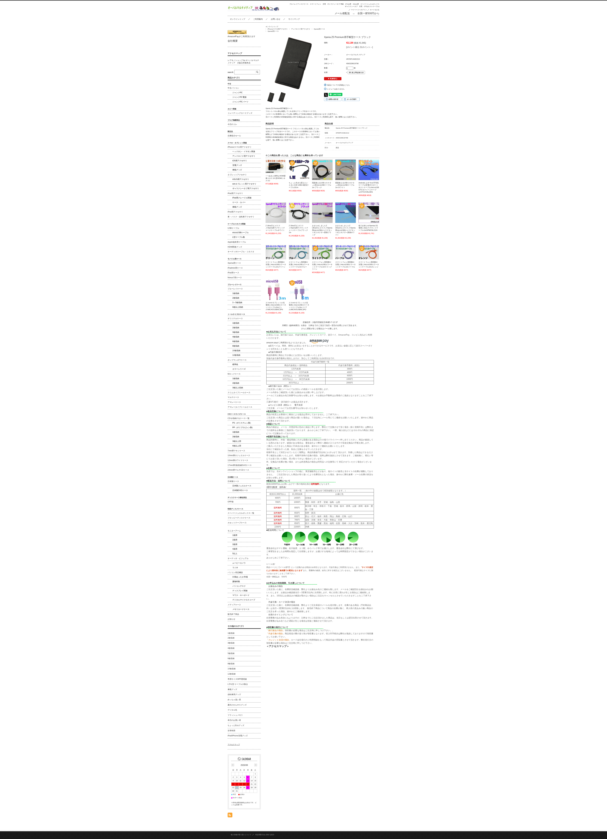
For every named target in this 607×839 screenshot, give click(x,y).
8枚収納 (235, 346)
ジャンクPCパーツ (240, 102)
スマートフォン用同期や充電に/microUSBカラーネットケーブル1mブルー (299, 264)
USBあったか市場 (240, 577)
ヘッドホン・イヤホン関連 (243, 151)
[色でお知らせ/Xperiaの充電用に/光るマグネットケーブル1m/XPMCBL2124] (369, 212)
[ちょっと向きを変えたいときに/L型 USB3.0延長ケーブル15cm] (299, 170)
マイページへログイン (359, 10)
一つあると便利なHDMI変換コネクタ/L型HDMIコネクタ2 (276, 178)
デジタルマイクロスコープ (243, 600)
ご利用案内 (258, 19)
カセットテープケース (237, 523)
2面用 (234, 540)
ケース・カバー (239, 202)
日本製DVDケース (240, 490)
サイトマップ (294, 19)
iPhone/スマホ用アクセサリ (278, 29)
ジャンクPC (237, 92)
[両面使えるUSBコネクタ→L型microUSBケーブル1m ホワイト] (345, 170)
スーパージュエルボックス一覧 (241, 513)
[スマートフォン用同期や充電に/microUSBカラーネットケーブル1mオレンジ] (369, 252)
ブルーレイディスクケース (298, 4)
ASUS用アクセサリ (240, 179)
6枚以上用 (236, 446)
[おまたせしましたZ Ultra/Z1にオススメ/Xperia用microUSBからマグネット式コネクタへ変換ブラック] (322, 212)
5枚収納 (231, 653)
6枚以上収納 (237, 307)
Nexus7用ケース (235, 277)
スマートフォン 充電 (318, 4)
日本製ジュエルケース (241, 486)
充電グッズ (237, 165)
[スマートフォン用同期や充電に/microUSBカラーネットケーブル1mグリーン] (276, 252)
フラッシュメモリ (235, 715)
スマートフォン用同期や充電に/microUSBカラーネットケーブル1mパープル (345, 264)
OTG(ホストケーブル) (371, 6)
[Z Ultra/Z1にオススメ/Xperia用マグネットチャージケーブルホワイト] (276, 212)
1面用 (234, 535)
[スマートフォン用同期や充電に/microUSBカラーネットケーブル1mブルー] (299, 252)
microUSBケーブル (240, 232)
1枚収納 (235, 293)
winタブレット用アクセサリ (244, 184)
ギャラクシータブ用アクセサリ (245, 188)
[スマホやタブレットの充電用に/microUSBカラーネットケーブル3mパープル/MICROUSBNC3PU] (299, 289)
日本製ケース (233, 481)
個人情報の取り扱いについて (241, 835)
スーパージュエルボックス (369, 4)
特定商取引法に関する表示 (264, 835)
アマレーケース (234, 402)
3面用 (234, 544)
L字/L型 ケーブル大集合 (238, 684)
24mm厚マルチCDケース (238, 470)
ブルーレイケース (235, 289)
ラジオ (235, 567)
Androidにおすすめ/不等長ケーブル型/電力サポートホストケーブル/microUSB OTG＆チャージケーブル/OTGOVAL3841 (369, 187)
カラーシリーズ (239, 369)
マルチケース (233, 397)
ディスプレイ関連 (240, 591)
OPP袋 (230, 502)
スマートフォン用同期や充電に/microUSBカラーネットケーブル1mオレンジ (369, 264)
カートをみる (374, 10)
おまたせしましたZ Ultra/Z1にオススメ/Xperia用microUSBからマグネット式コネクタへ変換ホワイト (345, 230)
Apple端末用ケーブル (237, 242)
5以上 (234, 553)
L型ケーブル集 (238, 237)
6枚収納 (235, 341)
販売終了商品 (233, 614)
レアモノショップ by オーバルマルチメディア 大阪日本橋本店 (243, 61)
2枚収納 (235, 298)
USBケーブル (233, 228)
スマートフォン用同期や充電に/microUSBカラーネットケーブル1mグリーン (276, 264)
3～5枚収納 (237, 302)
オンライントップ (237, 19)
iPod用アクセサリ (235, 212)
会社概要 (233, 40)
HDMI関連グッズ (235, 247)
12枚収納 (236, 355)
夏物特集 (236, 581)
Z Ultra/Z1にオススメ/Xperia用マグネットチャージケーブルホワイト (275, 228)
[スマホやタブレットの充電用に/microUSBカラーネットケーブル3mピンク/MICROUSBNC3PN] (276, 289)
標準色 (235, 364)
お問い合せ (275, 19)
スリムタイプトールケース (239, 392)
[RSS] (230, 815)
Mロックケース (234, 374)
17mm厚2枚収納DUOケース (240, 465)
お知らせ (231, 619)
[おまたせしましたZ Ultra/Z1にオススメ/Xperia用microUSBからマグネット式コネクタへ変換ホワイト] (345, 212)
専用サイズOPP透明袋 (237, 679)
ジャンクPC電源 (239, 97)
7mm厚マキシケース (236, 451)
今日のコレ (232, 124)
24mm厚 (356, 4)
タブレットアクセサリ (237, 175)
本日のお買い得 (234, 720)
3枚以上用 (236, 441)
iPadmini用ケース (235, 268)
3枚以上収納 (237, 388)
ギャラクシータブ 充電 (353, 6)
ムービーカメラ (239, 563)
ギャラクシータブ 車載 (335, 4)
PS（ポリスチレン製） (242, 423)
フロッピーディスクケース (239, 518)
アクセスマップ (235, 53)
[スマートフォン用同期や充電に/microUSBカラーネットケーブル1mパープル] (345, 252)
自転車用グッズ (234, 694)
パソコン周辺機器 (235, 572)
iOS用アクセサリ (239, 161)
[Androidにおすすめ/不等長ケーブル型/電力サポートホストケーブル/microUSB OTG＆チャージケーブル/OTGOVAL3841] (369, 170)
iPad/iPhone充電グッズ (238, 736)
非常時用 (231, 731)
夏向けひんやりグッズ (237, 705)
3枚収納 (235, 332)
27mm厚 (348, 4)
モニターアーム (234, 531)
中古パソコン (233, 88)
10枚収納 (236, 350)
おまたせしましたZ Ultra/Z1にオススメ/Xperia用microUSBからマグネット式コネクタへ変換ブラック (322, 230)
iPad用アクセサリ (235, 193)
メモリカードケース (240, 609)
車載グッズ (237, 170)
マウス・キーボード (240, 595)
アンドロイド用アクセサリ (300, 29)
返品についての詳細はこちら (338, 85)
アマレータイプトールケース (240, 407)
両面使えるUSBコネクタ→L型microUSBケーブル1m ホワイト (344, 185)
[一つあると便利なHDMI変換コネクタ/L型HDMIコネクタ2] (276, 166)
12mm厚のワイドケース (238, 460)
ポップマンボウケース (237, 360)
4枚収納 (235, 337)
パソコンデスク (239, 586)
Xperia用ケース (319, 29)
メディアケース (234, 605)
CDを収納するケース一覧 (238, 418)
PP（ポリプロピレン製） (243, 427)
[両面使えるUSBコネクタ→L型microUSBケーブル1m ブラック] (322, 170)
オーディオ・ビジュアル (238, 558)
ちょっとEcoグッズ (236, 725)
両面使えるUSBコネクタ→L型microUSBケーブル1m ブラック (321, 185)
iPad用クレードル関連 (241, 198)
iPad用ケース (233, 273)
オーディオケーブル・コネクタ (241, 252)
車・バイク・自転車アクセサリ (241, 217)
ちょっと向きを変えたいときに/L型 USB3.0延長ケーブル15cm (299, 185)
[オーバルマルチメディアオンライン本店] (253, 10)
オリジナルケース (235, 318)
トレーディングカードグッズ (240, 113)
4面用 (234, 549)
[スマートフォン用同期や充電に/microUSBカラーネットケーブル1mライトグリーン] (322, 252)
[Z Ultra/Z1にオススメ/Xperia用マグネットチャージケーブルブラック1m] (299, 212)
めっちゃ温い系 (234, 700)
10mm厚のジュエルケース (239, 455)
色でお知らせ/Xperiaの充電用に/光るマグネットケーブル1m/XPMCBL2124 (368, 228)
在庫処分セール (234, 136)
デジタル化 (232, 710)
